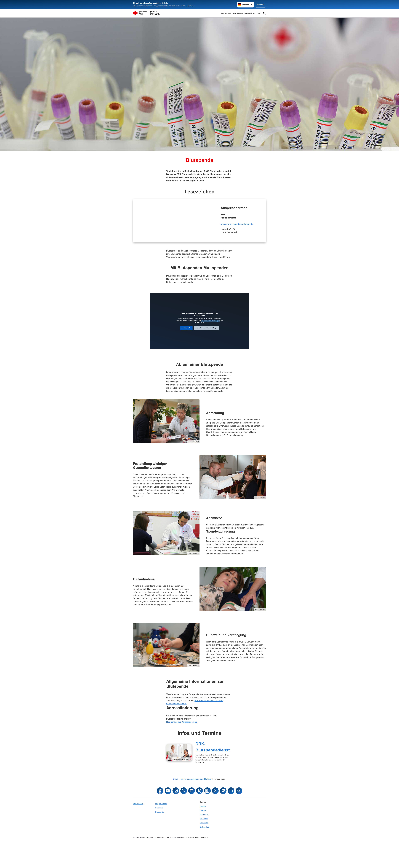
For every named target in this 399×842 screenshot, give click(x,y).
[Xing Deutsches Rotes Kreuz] (199, 790)
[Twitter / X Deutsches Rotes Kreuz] (183, 790)
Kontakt (203, 806)
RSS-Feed (204, 818)
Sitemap (203, 810)
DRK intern (204, 823)
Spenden (248, 13)
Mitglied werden (161, 803)
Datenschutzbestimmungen (210, 321)
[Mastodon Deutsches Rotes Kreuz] (223, 790)
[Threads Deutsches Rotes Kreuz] (239, 790)
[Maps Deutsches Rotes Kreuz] (215, 790)
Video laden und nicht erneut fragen (206, 328)
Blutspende (159, 812)
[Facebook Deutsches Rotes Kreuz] (160, 790)
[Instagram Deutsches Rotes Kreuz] (175, 790)
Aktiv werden (238, 13)
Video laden (187, 328)
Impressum (204, 814)
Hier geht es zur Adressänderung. (181, 721)
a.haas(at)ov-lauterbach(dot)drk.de (237, 223)
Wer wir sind (226, 13)
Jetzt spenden (138, 803)
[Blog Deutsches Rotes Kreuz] (207, 790)
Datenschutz (204, 827)
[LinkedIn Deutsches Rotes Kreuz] (191, 790)
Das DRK (257, 13)
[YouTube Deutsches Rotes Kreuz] (168, 790)
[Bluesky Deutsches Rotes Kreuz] (231, 790)
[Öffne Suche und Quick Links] (264, 13)
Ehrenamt (159, 808)
